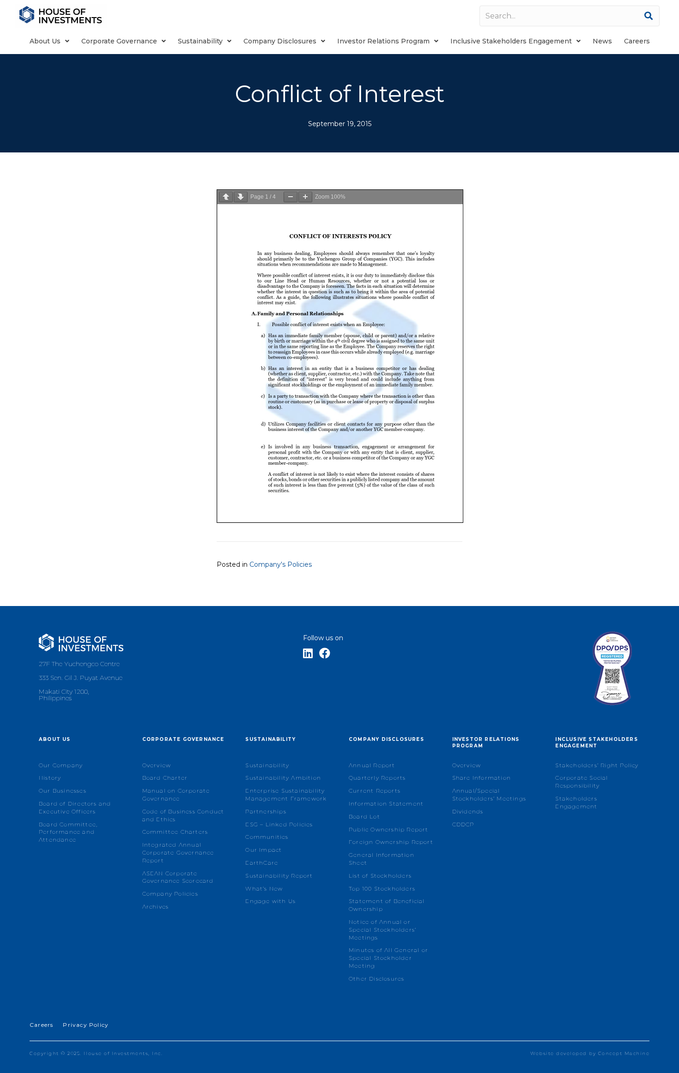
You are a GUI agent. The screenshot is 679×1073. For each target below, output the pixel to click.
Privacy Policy (86, 1024)
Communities (266, 836)
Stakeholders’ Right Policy (596, 765)
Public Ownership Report (389, 829)
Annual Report (372, 765)
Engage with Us (270, 900)
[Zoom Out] (290, 197)
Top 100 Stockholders (382, 888)
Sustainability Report (279, 875)
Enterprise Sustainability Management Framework (286, 794)
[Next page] (241, 197)
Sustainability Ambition (283, 777)
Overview (156, 765)
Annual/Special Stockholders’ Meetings (489, 794)
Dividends (468, 811)
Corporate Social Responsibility (581, 781)
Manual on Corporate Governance (176, 794)
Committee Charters (175, 831)
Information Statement (386, 803)
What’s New (264, 888)
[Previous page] (226, 197)
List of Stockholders (380, 875)
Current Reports (374, 790)
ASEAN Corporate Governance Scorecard (178, 877)
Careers (41, 1024)
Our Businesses (62, 790)
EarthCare (261, 862)
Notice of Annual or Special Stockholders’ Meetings (382, 929)
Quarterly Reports (377, 777)
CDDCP (463, 824)
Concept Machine (624, 1053)
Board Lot (364, 816)
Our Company (61, 765)
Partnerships (265, 811)
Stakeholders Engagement (576, 802)
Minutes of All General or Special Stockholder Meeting (388, 957)
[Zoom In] (305, 197)
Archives (155, 906)
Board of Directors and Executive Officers (75, 807)
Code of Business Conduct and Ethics (183, 815)
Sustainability (267, 765)
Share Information (481, 777)
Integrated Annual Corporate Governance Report (178, 852)
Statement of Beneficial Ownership (387, 904)
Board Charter (165, 777)
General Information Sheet (381, 858)
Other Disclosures (376, 978)
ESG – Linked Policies (279, 824)
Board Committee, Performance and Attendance (68, 832)
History (50, 777)
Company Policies (170, 893)
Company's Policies (280, 564)
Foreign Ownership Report (391, 841)
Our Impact (263, 849)
